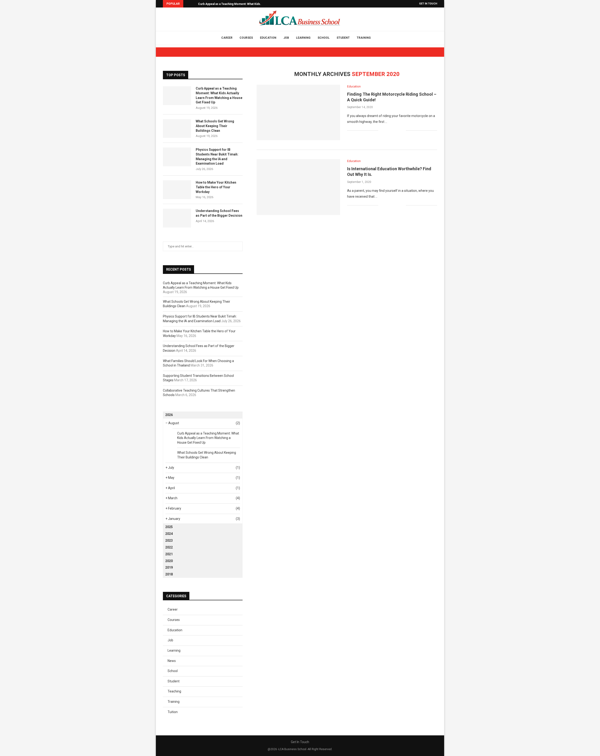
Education (268, 37)
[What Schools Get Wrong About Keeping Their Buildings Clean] (177, 128)
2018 (169, 574)
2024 (169, 534)
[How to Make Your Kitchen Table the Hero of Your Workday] (177, 189)
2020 (169, 561)
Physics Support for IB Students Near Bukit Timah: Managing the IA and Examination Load (217, 156)
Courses (246, 37)
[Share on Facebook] (387, 130)
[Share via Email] (402, 130)
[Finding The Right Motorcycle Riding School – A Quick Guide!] (298, 112)
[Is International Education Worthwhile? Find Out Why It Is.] (298, 187)
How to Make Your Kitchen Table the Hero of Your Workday (216, 187)
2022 (169, 547)
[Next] (193, 4)
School (324, 37)
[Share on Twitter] (392, 130)
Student (343, 37)
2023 (169, 540)
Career (226, 37)
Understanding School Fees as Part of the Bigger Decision (219, 213)
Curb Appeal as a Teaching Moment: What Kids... (230, 4)
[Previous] (187, 4)
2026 (169, 415)
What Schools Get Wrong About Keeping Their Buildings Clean (215, 125)
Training (364, 37)
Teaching (174, 691)
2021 (169, 554)
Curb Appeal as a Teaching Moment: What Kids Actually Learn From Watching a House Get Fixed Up (219, 95)
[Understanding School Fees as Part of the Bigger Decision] (177, 218)
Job (286, 37)
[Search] (380, 38)
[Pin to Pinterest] (397, 130)
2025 (169, 527)
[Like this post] (382, 130)
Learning (303, 37)
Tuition (173, 712)
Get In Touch (428, 3)
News (172, 661)
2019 (169, 567)
